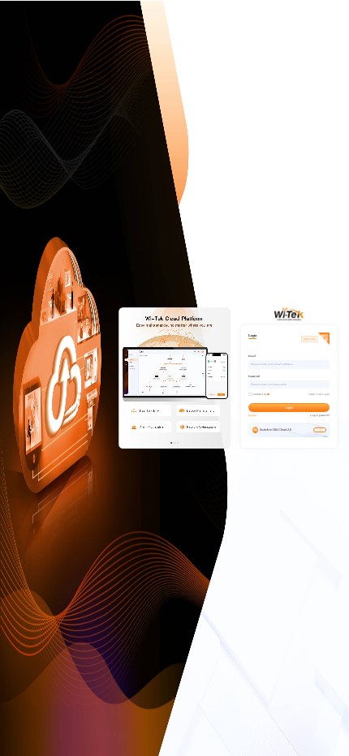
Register (252, 415)
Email (252, 356)
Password (254, 376)
